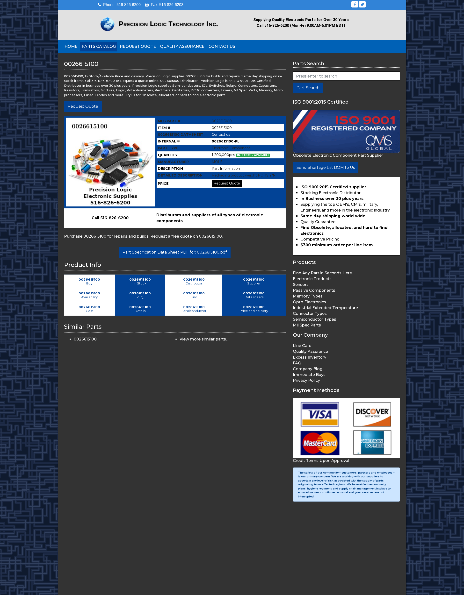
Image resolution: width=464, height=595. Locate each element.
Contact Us (222, 46)
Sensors (301, 284)
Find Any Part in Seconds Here (322, 273)
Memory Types (308, 296)
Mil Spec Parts (307, 325)
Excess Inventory (309, 357)
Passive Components (314, 290)
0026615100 (85, 339)
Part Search (308, 87)
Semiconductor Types (314, 319)
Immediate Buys (309, 374)
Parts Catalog (99, 46)
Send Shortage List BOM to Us (326, 167)
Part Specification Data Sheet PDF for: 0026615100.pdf (175, 252)
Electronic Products (312, 278)
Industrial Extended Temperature (325, 307)
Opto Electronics (309, 302)
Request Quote (138, 46)
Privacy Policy (306, 380)
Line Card (302, 345)
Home (71, 46)
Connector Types (310, 313)
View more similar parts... (204, 339)
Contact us (221, 134)
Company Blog (307, 369)
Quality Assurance (182, 46)
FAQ (297, 363)
